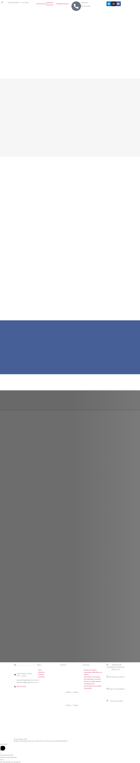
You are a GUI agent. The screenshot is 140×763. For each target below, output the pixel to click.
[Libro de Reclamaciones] (108, 714)
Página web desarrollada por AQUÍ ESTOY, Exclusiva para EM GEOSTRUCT (41, 741)
